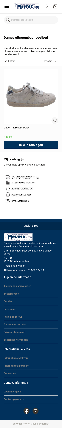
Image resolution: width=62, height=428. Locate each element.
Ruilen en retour (13, 316)
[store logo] (26, 6)
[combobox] (31, 20)
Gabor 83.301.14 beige (16, 127)
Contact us (10, 373)
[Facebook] (26, 411)
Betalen (8, 301)
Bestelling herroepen (16, 339)
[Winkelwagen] (55, 6)
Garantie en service (15, 324)
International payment (16, 365)
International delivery (16, 358)
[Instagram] (36, 411)
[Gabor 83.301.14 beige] (31, 96)
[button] (50, 61)
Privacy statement (14, 332)
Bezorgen (9, 309)
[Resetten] (54, 19)
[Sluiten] (8, 19)
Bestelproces (11, 293)
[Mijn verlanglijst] (46, 6)
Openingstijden (12, 391)
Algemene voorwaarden (17, 286)
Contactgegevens (14, 399)
